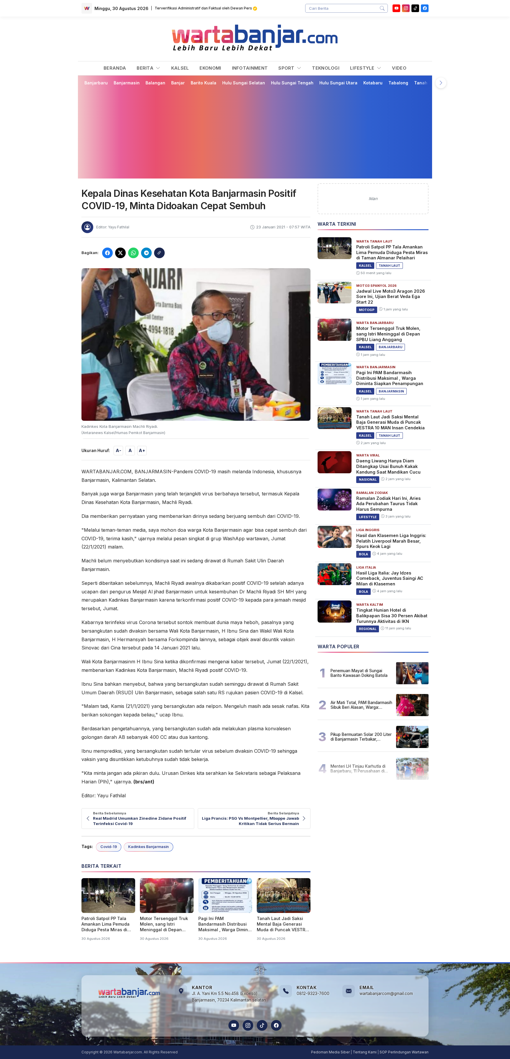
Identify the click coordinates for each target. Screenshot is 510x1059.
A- (118, 450)
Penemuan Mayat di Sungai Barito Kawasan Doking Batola (359, 673)
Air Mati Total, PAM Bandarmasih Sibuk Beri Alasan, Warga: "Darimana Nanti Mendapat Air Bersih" (361, 705)
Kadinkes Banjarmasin (148, 846)
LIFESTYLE (363, 68)
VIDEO (399, 68)
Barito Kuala (203, 82)
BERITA (146, 68)
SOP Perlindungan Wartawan (404, 1052)
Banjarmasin (127, 82)
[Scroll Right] (441, 83)
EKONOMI (210, 68)
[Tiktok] (415, 8)
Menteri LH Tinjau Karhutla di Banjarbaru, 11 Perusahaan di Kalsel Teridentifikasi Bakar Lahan (358, 768)
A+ (142, 450)
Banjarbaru (96, 82)
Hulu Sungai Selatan (243, 82)
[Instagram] (406, 8)
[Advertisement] (258, 132)
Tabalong (398, 82)
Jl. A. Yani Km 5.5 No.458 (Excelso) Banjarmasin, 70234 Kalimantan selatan (229, 996)
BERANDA (115, 68)
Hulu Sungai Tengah (292, 82)
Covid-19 (108, 846)
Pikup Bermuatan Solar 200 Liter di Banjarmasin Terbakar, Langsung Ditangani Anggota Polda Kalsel (361, 737)
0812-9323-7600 (313, 993)
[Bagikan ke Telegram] (146, 253)
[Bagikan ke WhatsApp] (133, 253)
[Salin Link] (159, 253)
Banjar (178, 82)
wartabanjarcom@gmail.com (386, 993)
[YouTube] (396, 8)
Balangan (155, 82)
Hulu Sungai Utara (338, 82)
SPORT (287, 68)
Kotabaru (372, 82)
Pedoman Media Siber (330, 1052)
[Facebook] (425, 8)
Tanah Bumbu (428, 82)
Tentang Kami (365, 1052)
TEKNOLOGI (325, 68)
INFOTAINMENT (250, 68)
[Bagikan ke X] (120, 253)
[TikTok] (262, 1025)
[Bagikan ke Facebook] (107, 253)
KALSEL (180, 68)
